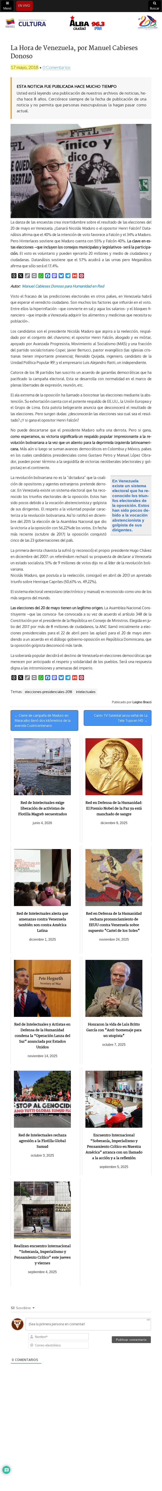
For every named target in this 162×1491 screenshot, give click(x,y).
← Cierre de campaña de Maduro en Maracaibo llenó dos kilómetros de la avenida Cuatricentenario (42, 720)
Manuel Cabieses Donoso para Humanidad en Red (63, 286)
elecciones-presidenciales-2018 (48, 692)
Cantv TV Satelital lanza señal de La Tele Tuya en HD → (120, 718)
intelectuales (86, 692)
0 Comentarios (56, 67)
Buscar (154, 8)
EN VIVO (24, 6)
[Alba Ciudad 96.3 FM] (81, 23)
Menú (7, 8)
